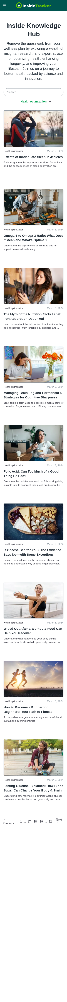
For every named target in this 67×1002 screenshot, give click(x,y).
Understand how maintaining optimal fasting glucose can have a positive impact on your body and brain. (33, 797)
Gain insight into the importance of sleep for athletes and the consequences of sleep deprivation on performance (33, 164)
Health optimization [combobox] (34, 101)
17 (29, 821)
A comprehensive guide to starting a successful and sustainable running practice (33, 719)
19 (41, 821)
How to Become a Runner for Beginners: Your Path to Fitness (28, 710)
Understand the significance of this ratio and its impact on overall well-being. (30, 247)
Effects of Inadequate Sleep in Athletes (33, 157)
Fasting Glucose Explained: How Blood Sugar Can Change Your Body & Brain (33, 788)
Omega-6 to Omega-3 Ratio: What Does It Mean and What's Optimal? (33, 238)
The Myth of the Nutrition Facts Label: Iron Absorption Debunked (32, 316)
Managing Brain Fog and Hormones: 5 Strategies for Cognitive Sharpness (33, 395)
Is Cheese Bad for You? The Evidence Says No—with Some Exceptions (32, 552)
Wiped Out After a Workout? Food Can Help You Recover (33, 631)
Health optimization (14, 151)
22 (50, 821)
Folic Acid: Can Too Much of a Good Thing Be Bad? (31, 474)
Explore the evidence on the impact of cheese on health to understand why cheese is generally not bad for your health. (31, 562)
